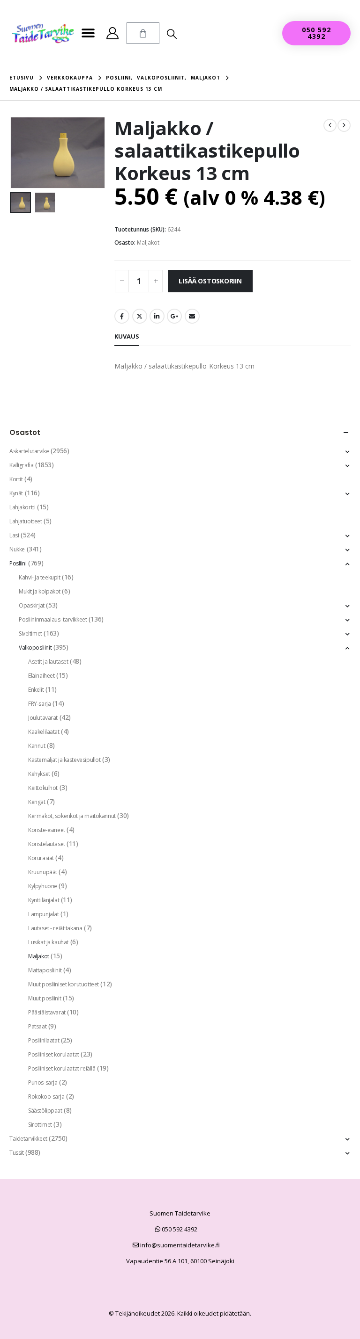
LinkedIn (157, 316)
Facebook (121, 316)
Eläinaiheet (41, 676)
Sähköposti (192, 316)
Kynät (16, 493)
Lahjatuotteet (25, 521)
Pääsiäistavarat (47, 1012)
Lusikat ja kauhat (48, 942)
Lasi (14, 535)
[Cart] (143, 33)
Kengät (36, 802)
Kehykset (39, 774)
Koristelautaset (46, 844)
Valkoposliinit (35, 647)
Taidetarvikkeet (28, 1139)
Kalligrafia (21, 465)
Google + (174, 316)
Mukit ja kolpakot (39, 591)
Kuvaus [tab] (126, 336)
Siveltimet (30, 633)
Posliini (18, 563)
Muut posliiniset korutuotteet (63, 984)
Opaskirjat (32, 605)
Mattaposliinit (44, 970)
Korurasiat (41, 858)
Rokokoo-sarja (46, 1096)
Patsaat (37, 1026)
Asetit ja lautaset (48, 662)
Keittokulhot (43, 788)
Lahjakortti (22, 507)
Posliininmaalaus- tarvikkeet (53, 619)
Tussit (16, 1153)
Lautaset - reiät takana (55, 928)
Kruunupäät (42, 872)
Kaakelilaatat (44, 732)
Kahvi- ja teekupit (39, 577)
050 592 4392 (178, 1229)
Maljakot (148, 242)
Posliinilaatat (43, 1040)
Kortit (15, 479)
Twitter (139, 316)
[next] (344, 125)
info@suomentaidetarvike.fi (179, 1245)
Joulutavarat (43, 718)
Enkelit (36, 690)
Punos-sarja (42, 1082)
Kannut (36, 746)
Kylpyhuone (42, 886)
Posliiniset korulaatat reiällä (61, 1068)
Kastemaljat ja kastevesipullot (64, 760)
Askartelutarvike (29, 451)
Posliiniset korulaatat (53, 1054)
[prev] (330, 125)
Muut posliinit (44, 998)
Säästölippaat (45, 1111)
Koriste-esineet (46, 830)
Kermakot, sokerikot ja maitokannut (72, 816)
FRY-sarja (39, 704)
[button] (88, 33)
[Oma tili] (112, 33)
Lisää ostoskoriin (210, 280)
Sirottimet (40, 1125)
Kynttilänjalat (43, 900)
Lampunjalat (43, 914)
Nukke (17, 549)
